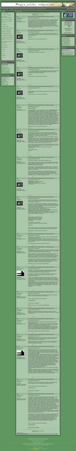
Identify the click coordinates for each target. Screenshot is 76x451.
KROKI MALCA (4, 81)
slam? (3, 66)
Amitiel (72, 54)
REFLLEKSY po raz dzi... (67, 44)
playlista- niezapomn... (6, 71)
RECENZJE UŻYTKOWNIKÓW (7, 35)
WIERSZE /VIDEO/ (5, 26)
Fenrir (18, 50)
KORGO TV (4, 22)
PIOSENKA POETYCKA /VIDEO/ (7, 28)
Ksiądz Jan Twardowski (6, 68)
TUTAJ (72, 33)
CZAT (3, 51)
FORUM (44, 8)
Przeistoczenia (4, 78)
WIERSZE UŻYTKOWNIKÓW (20, 8)
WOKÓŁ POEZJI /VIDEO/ (6, 33)
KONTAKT (4, 55)
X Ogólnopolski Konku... (67, 37)
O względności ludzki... (6, 79)
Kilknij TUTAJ (66, 29)
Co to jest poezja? (5, 65)
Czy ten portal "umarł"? (6, 70)
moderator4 (37, 76)
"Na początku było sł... (6, 67)
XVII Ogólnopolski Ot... (66, 38)
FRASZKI (3, 69)
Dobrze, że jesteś (5, 84)
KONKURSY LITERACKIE (6, 14)
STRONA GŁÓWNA (4, 8)
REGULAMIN (11, 8)
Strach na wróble (5, 82)
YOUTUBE (4, 24)
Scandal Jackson (20, 293)
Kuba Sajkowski (19, 158)
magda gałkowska (20, 18)
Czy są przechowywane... (6, 72)
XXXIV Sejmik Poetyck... (67, 40)
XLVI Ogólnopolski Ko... (67, 45)
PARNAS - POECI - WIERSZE (7, 19)
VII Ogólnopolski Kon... (67, 41)
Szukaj (3, 57)
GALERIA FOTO (5, 45)
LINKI (3, 53)
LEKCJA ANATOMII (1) (6, 77)
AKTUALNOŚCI (39, 8)
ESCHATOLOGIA (5, 83)
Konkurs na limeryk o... (66, 39)
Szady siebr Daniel (20, 268)
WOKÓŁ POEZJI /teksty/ (6, 31)
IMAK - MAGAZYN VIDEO (30, 8)
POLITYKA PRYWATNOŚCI (7, 17)
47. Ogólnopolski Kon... (67, 42)
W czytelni (4, 80)
